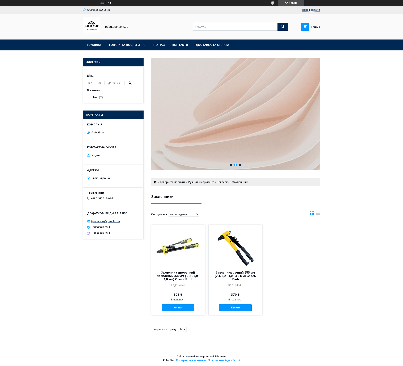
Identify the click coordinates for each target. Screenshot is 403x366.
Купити (178, 307)
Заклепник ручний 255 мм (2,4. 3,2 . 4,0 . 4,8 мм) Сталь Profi (235, 276)
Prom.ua (221, 356)
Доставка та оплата (212, 44)
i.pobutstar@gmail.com (105, 221)
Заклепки (223, 182)
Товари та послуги (124, 44)
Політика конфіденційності (224, 360)
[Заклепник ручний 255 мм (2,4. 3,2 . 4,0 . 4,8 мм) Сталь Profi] (235, 246)
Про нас (158, 44)
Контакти (180, 44)
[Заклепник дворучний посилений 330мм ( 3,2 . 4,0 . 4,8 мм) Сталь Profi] (178, 246)
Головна (94, 44)
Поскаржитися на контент (191, 360)
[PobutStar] (91, 34)
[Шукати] (282, 27)
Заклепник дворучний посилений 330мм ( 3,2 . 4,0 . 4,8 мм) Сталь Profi (178, 276)
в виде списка (318, 214)
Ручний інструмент (201, 182)
